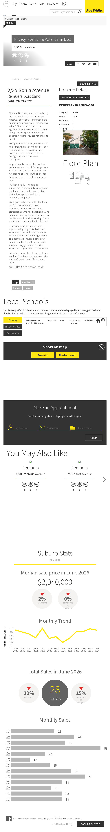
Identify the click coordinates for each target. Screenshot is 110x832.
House (28, 288)
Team (23, 4)
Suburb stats (88, 83)
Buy (14, 4)
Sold (41, 4)
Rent (33, 4)
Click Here (10, 23)
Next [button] (104, 479)
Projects (52, 4)
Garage (16, 288)
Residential (28, 282)
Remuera (15, 78)
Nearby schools (67, 355)
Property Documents (74, 97)
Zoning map (103, 320)
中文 (64, 4)
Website (98, 320)
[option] (80, 179)
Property (42, 355)
